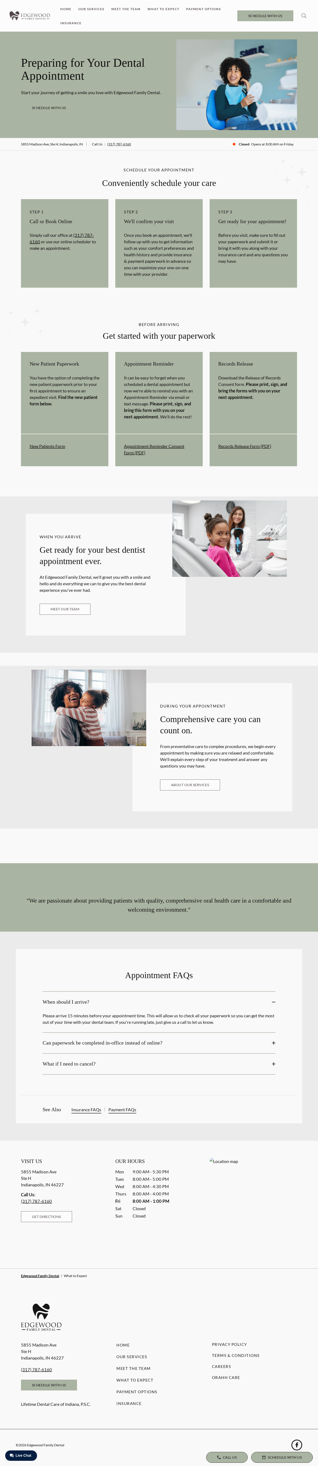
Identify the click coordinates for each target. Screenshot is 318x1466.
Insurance (71, 23)
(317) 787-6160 (119, 144)
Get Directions (46, 1216)
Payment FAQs (122, 1109)
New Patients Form (47, 446)
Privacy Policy (229, 1344)
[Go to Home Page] (30, 15)
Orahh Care (226, 1377)
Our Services (91, 9)
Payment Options (203, 9)
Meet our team (65, 609)
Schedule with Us (265, 16)
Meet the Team (126, 9)
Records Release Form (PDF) (244, 446)
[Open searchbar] (303, 16)
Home (65, 9)
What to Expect (163, 9)
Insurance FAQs (86, 1109)
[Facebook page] (296, 1445)
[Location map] (253, 1204)
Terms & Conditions (236, 1355)
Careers (221, 1366)
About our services (190, 785)
